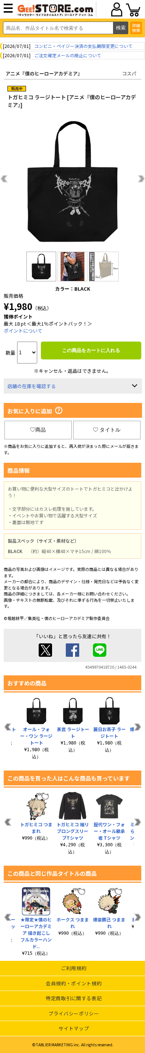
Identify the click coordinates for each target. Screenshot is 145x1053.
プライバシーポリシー (73, 1013)
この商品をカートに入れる (91, 350)
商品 (40, 430)
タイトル (110, 430)
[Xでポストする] (45, 654)
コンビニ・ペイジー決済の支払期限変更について (83, 46)
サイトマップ (73, 1028)
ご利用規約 (73, 968)
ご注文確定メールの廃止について (67, 55)
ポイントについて (23, 330)
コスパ (129, 73)
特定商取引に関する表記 (74, 998)
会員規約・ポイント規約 (74, 983)
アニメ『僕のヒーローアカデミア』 (44, 73)
